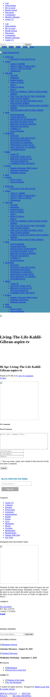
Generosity (9, 512)
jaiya (20, 376)
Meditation (9, 523)
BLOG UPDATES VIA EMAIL (15, 479)
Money (8, 526)
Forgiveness (10, 510)
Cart (7, 3)
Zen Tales (9, 537)
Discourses (9, 12)
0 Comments (28, 376)
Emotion (8, 507)
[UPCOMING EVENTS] (8, 644)
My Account (10, 8)
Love (7, 521)
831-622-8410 (6, 607)
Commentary (10, 15)
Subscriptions (10, 5)
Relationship (10, 530)
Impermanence (11, 514)
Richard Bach (10, 533)
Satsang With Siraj (12, 535)
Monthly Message (12, 17)
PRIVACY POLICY (8, 693)
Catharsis (9, 505)
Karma (8, 519)
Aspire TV (9, 19)
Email (2, 614)
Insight (8, 517)
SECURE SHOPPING (21, 696)
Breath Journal (11, 10)
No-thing (8, 528)
